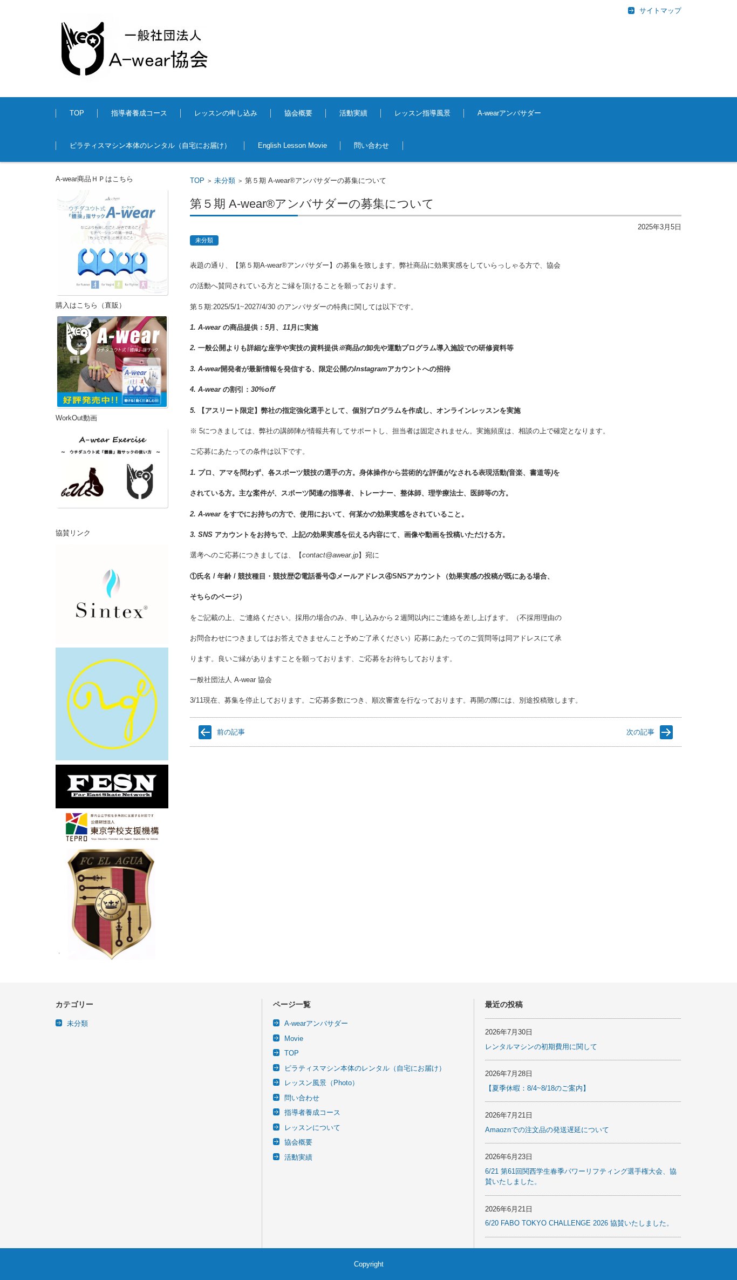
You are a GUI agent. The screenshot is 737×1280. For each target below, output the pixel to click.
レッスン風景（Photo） (321, 1083)
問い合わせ (371, 145)
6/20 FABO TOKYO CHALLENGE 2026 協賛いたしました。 (579, 1223)
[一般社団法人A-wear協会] (136, 48)
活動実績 (353, 113)
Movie (293, 1038)
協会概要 (298, 113)
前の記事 (231, 732)
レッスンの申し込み (225, 113)
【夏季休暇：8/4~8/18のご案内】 (537, 1088)
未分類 (224, 180)
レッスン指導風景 (422, 113)
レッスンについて (312, 1128)
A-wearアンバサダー (509, 113)
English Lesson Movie (292, 145)
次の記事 (640, 732)
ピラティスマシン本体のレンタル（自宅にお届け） (150, 145)
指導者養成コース (139, 113)
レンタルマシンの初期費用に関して (541, 1047)
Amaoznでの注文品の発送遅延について (547, 1130)
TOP (77, 113)
